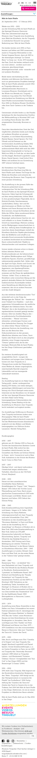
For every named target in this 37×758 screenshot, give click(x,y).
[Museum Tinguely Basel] (7, 5)
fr (26, 3)
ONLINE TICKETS (29, 8)
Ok (33, 736)
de (22, 3)
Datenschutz (18, 743)
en (29, 3)
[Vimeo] (8, 741)
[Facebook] (3, 741)
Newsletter (21, 741)
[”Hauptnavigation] (34, 3)
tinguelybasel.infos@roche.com (14, 754)
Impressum (6, 743)
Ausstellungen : (7, 14)
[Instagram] (13, 741)
